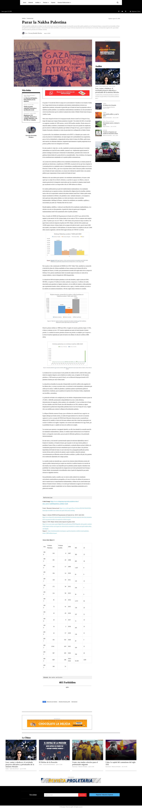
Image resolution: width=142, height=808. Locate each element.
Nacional (25, 104)
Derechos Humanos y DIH (64, 701)
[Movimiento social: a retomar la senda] (98, 124)
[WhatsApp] (118, 33)
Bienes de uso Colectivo (52, 701)
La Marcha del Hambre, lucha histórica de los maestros (30, 99)
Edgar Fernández (106, 126)
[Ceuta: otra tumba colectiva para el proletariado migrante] (87, 750)
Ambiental (105, 130)
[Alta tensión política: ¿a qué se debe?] (98, 115)
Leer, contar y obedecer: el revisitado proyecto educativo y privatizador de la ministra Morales (107, 90)
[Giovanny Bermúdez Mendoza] (23, 33)
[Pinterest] (114, 33)
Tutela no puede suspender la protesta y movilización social (30, 108)
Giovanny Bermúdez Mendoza (35, 33)
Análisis (24, 18)
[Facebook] (119, 11)
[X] (125, 11)
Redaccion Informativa (107, 117)
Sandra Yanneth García (103, 86)
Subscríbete (82, 795)
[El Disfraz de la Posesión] (98, 106)
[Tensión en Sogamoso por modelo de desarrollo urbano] (98, 133)
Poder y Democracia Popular (29, 95)
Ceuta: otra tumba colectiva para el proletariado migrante (85, 763)
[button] (117, 2)
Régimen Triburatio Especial (104, 794)
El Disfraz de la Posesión (109, 105)
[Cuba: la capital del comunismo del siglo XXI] (121, 750)
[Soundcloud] (122, 11)
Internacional (30, 18)
